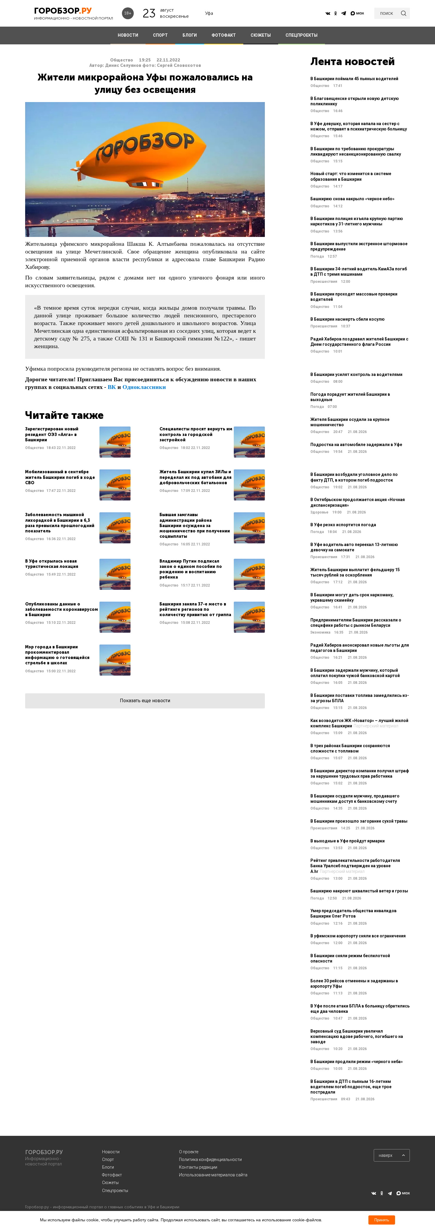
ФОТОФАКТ (224, 35)
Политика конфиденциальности (210, 1159)
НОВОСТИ (128, 35)
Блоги (108, 1167)
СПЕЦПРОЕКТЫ (302, 35)
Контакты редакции (198, 1167)
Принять (381, 1220)
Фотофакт (112, 1175)
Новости (111, 1151)
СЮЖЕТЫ (261, 35)
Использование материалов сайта (213, 1175)
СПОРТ (160, 35)
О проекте (188, 1151)
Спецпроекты (115, 1190)
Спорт (108, 1159)
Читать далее (77, 442)
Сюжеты (110, 1182)
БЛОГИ (190, 35)
